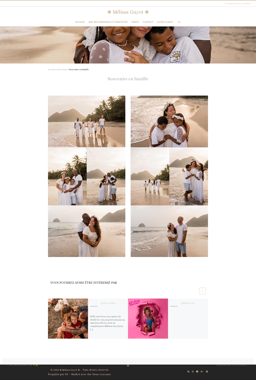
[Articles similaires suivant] (202, 291)
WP (66, 374)
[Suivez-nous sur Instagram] (193, 371)
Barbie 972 (188, 303)
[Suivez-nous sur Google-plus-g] (202, 371)
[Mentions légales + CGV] (207, 371)
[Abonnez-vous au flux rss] (188, 371)
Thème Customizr (101, 374)
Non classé (62, 69)
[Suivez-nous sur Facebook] (197, 371)
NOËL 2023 (108, 303)
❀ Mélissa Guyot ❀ (70, 370)
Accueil (51, 69)
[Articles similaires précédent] (195, 291)
